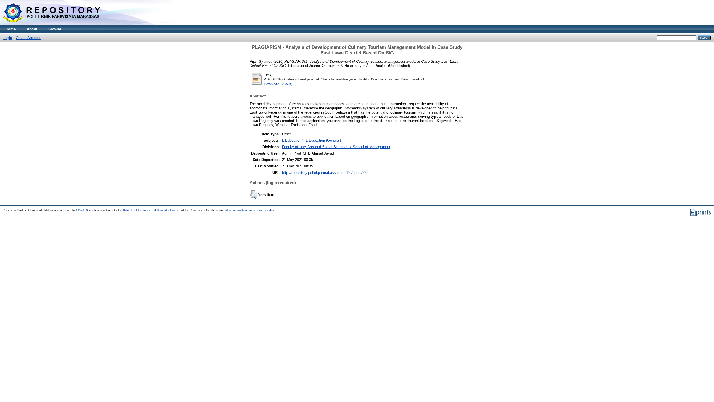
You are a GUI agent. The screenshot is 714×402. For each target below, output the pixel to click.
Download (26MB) (278, 84)
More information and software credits (249, 209)
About (32, 29)
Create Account (28, 38)
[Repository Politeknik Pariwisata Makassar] (51, 24)
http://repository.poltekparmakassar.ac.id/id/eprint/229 (325, 172)
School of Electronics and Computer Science (151, 209)
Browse (54, 29)
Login (7, 38)
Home (11, 29)
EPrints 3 (82, 209)
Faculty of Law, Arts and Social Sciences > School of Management (336, 147)
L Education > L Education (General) (311, 140)
